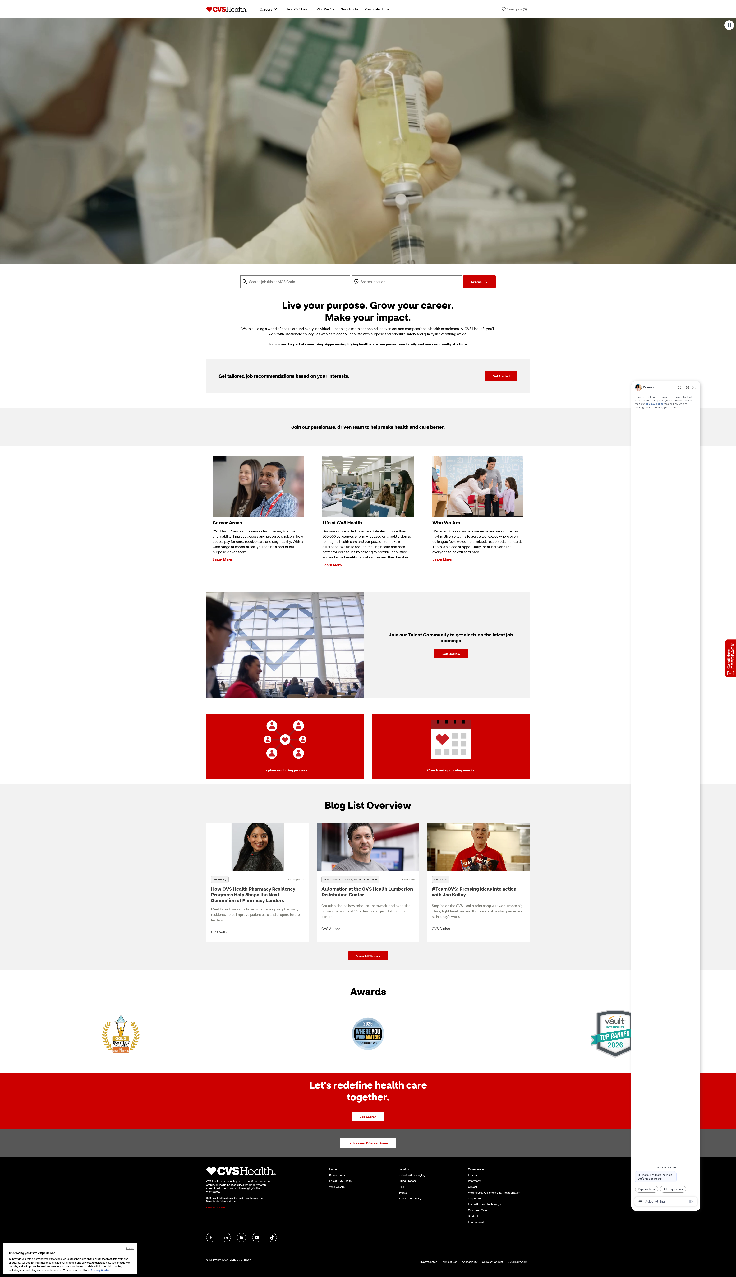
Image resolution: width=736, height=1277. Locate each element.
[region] (665, 794)
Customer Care (477, 1210)
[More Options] (640, 1201)
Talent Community (410, 1198)
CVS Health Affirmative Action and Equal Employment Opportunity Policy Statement (234, 1199)
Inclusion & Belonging (412, 1175)
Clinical (472, 1187)
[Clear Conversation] (679, 387)
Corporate (474, 1198)
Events (403, 1192)
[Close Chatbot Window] (694, 387)
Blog (401, 1187)
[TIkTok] (272, 1237)
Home (333, 1169)
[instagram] (241, 1237)
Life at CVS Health (297, 9)
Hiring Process (407, 1181)
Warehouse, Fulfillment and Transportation (494, 1192)
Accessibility (469, 1262)
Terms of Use (449, 1262)
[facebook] (210, 1237)
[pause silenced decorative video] (729, 25)
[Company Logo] (226, 9)
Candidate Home (377, 9)
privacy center (655, 404)
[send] (691, 1201)
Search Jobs (350, 9)
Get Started (501, 376)
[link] (451, 653)
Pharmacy (474, 1181)
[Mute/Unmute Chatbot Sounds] (687, 387)
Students (473, 1216)
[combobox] (295, 281)
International (476, 1222)
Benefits (404, 1169)
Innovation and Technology (484, 1204)
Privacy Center (428, 1262)
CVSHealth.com (517, 1262)
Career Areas (476, 1169)
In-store (473, 1175)
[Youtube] (256, 1237)
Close (130, 1248)
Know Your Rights (215, 1207)
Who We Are (325, 9)
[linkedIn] (226, 1237)
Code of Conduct (492, 1262)
